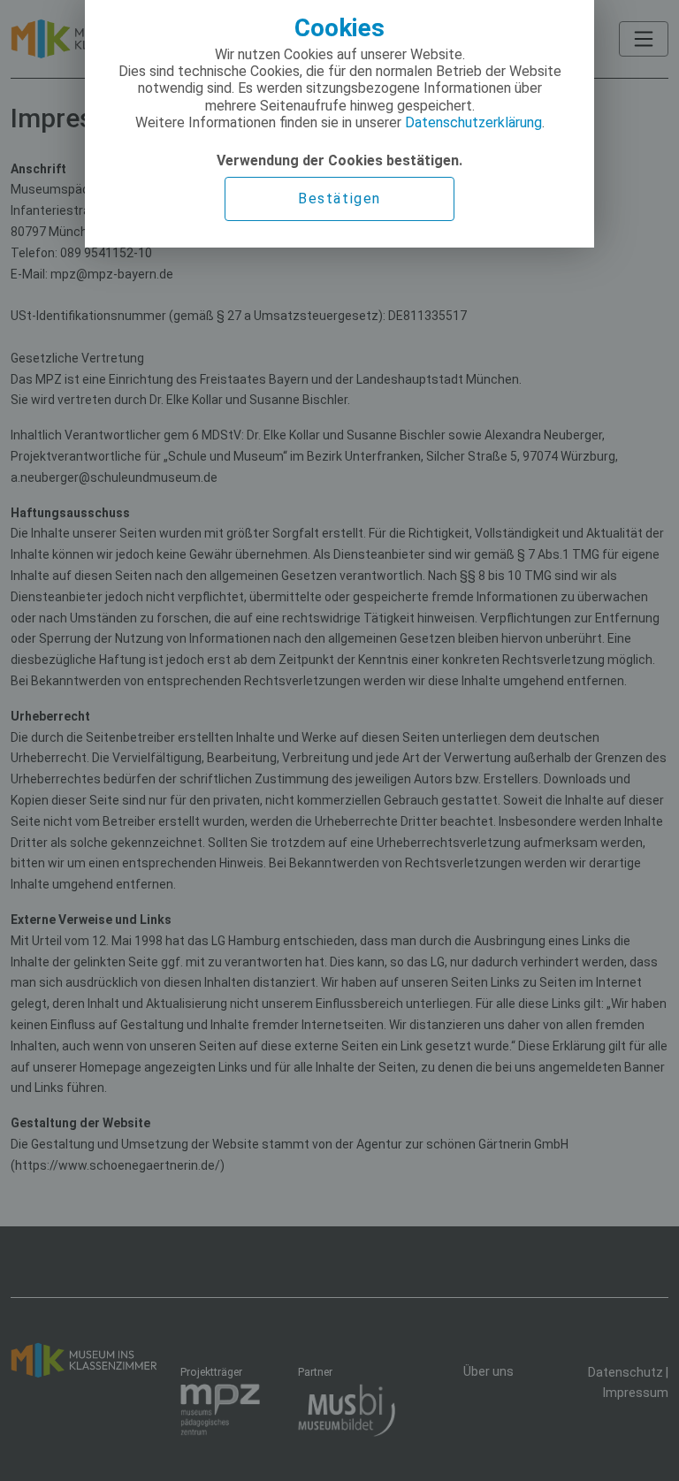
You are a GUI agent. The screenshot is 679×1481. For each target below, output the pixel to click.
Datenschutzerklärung (473, 122)
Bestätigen (339, 198)
